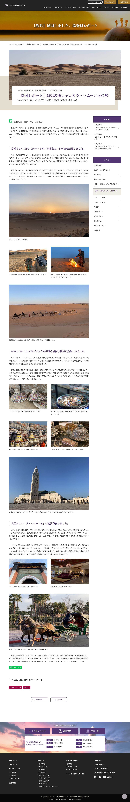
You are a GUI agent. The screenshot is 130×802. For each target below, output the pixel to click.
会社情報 (115, 7)
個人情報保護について (62, 797)
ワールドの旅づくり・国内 (76, 773)
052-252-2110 (58, 743)
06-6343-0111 (87, 740)
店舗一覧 (95, 730)
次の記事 (58, 699)
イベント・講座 (71, 760)
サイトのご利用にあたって (47, 797)
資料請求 (125, 2)
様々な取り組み (16, 779)
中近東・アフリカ (15, 688)
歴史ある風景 (43, 767)
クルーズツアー (70, 7)
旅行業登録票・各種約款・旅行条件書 (79, 797)
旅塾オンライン (72, 767)
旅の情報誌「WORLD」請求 (104, 772)
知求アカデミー (72, 769)
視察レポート (43, 784)
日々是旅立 (42, 769)
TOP (10, 44)
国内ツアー (58, 7)
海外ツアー (48, 7)
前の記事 (39, 699)
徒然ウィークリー (44, 775)
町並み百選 (42, 772)
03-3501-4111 (57, 740)
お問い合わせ (111, 2)
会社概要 (13, 776)
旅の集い (70, 764)
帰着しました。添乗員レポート (49, 787)
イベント (106, 7)
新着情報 (124, 7)
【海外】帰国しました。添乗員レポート (39, 44)
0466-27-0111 (87, 747)
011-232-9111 (57, 747)
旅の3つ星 (42, 764)
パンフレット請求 (101, 768)
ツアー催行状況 (84, 7)
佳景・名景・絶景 (44, 778)
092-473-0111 (87, 743)
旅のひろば (96, 7)
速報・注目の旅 (44, 781)
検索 (101, 2)
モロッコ (26, 688)
